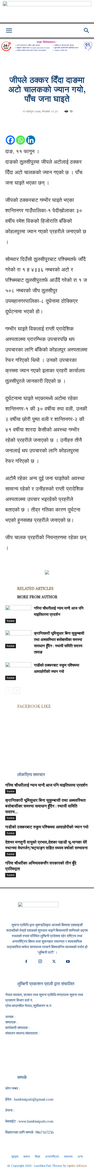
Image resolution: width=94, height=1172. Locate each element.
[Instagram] (40, 961)
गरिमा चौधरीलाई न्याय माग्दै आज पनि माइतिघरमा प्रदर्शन (46, 785)
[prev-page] (8, 690)
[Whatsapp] (20, 135)
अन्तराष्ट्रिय (52, 1156)
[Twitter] (54, 962)
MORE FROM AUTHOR (37, 596)
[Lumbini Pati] (47, 12)
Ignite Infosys (77, 1166)
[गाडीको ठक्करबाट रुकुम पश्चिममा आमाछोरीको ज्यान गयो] (18, 671)
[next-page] (17, 690)
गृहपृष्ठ (14, 1156)
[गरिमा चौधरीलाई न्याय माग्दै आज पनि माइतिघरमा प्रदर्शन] (18, 614)
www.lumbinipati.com (36, 1121)
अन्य (80, 1156)
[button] (9, 31)
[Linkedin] (30, 135)
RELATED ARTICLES (35, 588)
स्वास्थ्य (68, 1156)
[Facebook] (10, 135)
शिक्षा (37, 1156)
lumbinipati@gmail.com (33, 1099)
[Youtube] (68, 962)
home (10, 621)
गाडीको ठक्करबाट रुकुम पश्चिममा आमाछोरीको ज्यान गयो (47, 827)
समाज (26, 1156)
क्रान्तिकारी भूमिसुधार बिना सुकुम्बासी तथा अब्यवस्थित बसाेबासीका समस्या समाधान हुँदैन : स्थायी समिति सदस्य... (45, 806)
